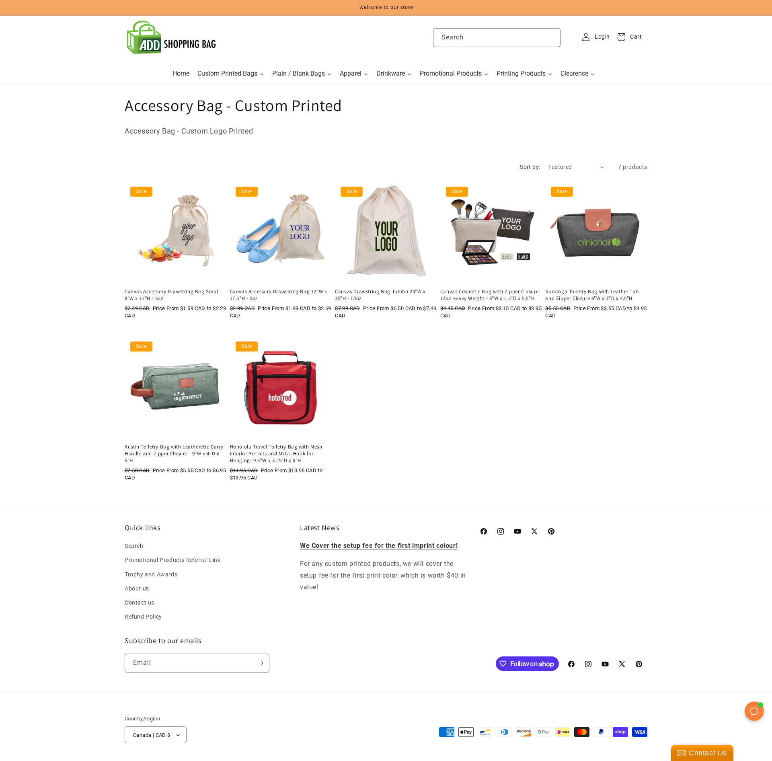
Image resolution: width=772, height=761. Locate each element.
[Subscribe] (260, 663)
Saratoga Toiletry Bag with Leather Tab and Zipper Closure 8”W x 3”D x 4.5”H (592, 295)
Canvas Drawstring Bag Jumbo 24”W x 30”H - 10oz (380, 295)
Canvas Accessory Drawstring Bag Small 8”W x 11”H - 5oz (172, 295)
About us (137, 588)
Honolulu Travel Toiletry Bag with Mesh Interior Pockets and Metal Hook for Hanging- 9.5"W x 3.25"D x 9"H (276, 454)
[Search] (551, 37)
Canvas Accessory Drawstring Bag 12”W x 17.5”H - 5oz (278, 295)
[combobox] (496, 38)
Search (134, 546)
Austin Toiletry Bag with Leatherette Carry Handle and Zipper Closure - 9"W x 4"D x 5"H (174, 454)
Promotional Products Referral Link (172, 560)
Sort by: (530, 167)
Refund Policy (143, 616)
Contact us (139, 602)
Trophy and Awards (151, 574)
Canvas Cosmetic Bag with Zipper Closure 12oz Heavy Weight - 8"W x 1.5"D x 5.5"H (489, 295)
